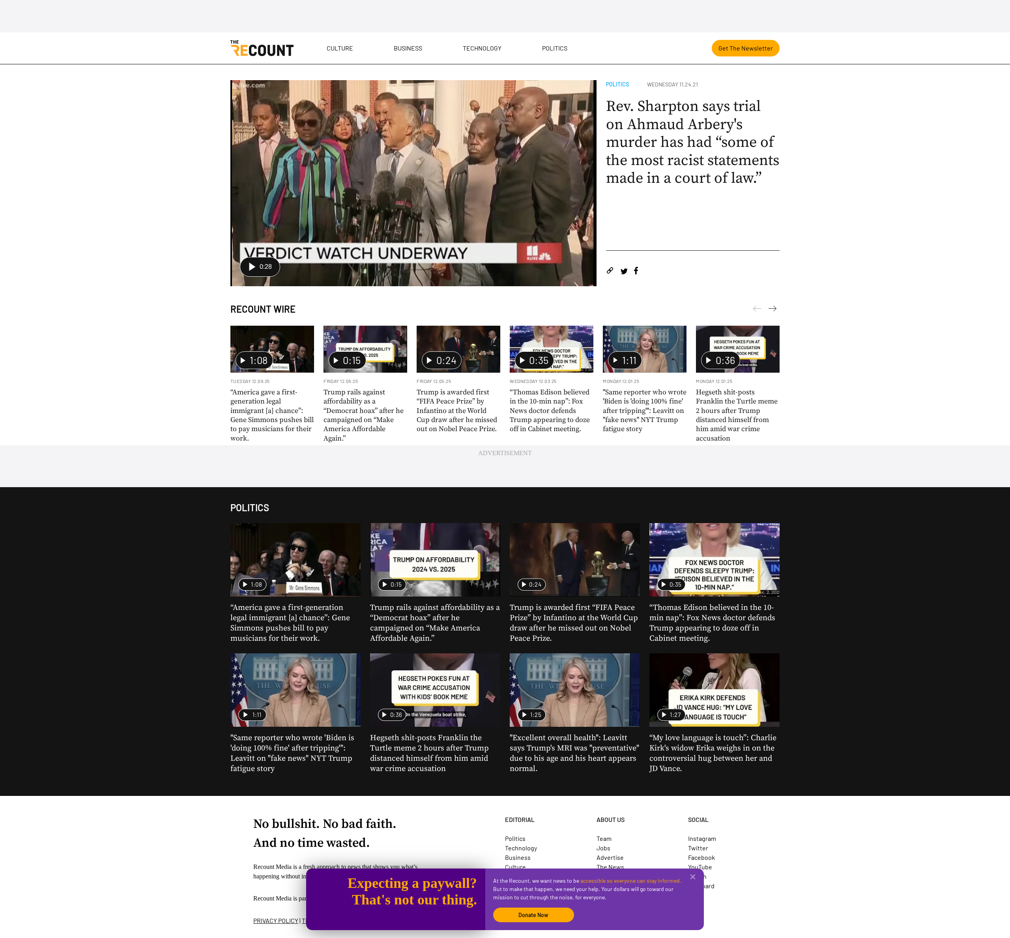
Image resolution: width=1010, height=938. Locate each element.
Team (604, 838)
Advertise (610, 857)
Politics (554, 48)
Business (408, 48)
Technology (482, 48)
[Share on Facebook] (636, 272)
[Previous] (772, 310)
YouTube (700, 866)
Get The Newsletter (745, 48)
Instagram (702, 838)
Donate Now (533, 915)
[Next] (757, 310)
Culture (340, 48)
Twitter (698, 848)
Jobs (603, 848)
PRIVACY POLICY (275, 920)
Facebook (701, 857)
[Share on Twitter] (624, 272)
